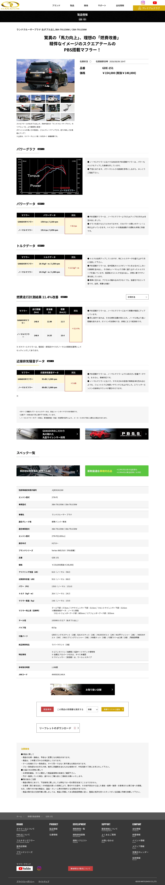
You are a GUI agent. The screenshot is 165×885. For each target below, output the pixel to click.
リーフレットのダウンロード (55, 728)
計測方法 (131, 297)
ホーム (19, 816)
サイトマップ (43, 881)
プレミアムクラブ (151, 8)
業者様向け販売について (80, 868)
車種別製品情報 (34, 816)
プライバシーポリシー (25, 881)
